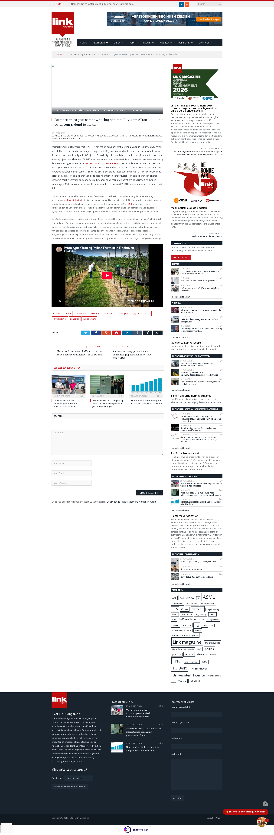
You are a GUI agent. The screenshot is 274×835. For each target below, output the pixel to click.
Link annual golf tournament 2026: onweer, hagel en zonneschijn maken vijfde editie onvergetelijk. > (197, 153)
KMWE (198, 630)
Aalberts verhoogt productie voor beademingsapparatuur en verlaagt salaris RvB (132, 354)
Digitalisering (213, 609)
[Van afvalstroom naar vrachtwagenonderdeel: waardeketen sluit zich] (68, 386)
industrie (186, 625)
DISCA (117, 42)
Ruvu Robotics (74, 200)
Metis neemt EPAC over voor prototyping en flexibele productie (200, 383)
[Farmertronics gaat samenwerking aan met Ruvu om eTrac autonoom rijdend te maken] (107, 89)
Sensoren (75, 138)
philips (209, 649)
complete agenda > (181, 337)
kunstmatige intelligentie (185, 635)
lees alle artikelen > (181, 296)
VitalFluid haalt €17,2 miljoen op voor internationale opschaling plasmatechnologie (108, 403)
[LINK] (63, 26)
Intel (204, 625)
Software (214, 654)
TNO (177, 661)
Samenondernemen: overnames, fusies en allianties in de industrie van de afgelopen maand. (199, 439)
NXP (199, 649)
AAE (174, 597)
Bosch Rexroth (208, 603)
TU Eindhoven (199, 668)
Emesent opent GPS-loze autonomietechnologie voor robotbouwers (199, 373)
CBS (175, 609)
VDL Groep (195, 680)
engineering (200, 614)
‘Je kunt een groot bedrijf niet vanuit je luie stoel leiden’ (199, 289)
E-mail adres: (58, 778)
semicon (189, 654)
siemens (202, 654)
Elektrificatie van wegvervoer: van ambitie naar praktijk (199, 320)
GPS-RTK (95, 313)
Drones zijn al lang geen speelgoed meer (198, 561)
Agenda (164, 42)
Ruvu (147, 313)
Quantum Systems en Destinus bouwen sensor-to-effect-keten (198, 429)
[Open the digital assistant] (262, 822)
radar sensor (109, 313)
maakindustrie (114, 136)
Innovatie (101, 136)
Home (83, 42)
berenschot (192, 603)
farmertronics (81, 313)
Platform (99, 42)
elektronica (186, 614)
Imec (176, 625)
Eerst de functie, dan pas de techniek (196, 577)
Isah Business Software (181, 630)
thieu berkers (89, 318)
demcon (197, 609)
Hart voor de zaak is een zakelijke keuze (198, 280)
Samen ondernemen (61, 138)
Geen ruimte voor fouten (191, 569)
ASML (209, 597)
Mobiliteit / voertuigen (143, 136)
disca (174, 614)
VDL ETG (182, 680)
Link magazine (187, 642)
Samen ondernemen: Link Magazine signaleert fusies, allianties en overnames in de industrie (200, 418)
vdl (173, 681)
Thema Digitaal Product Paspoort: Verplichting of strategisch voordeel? (201, 329)
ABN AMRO (187, 598)
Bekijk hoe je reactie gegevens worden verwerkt (131, 501)
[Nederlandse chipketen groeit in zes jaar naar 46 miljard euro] (146, 386)
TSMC (204, 661)
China (184, 609)
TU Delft (180, 668)
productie (176, 654)
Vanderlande (214, 675)
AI (198, 598)
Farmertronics (92, 163)
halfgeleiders (213, 619)
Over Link (183, 42)
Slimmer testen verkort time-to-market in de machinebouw (200, 311)
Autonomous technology (83, 136)
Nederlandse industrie (183, 649)
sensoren (74, 318)
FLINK (133, 42)
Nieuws (146, 42)
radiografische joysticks (130, 313)
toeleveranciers (191, 662)
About (210, 817)
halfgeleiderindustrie (191, 619)
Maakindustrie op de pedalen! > (206, 236)
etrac (68, 313)
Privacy (218, 817)
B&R (130, 203)
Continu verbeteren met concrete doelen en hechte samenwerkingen (199, 272)
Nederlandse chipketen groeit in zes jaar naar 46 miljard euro (102, 4)
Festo (212, 614)
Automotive (177, 603)
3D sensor (58, 313)
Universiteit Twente (189, 675)
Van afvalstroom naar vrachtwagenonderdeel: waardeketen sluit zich (66, 403)
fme (174, 619)
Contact (204, 42)
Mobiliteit (126, 136)
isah (211, 625)
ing (197, 625)
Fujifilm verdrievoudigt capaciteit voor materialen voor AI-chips (197, 364)
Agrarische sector (60, 136)
